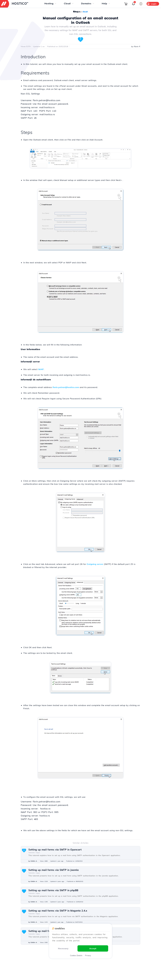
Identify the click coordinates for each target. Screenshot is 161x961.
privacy (88, 955)
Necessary (63, 948)
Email (85, 12)
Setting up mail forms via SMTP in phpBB (53, 890)
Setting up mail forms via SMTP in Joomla (53, 869)
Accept (92, 948)
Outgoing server (95, 564)
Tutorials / (32, 852)
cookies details (76, 955)
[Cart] (126, 4)
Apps (38, 852)
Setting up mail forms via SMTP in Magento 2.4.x (57, 910)
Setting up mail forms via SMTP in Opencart (55, 849)
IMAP (41, 369)
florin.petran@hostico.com (66, 387)
